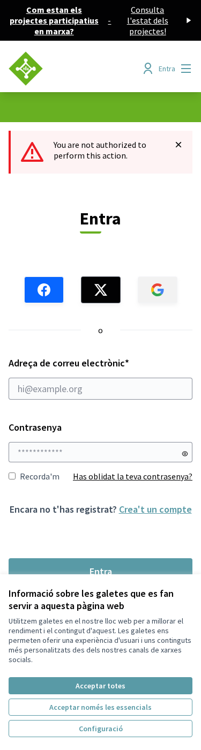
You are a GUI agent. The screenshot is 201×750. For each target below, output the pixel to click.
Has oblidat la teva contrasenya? (132, 476)
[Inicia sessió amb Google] (157, 289)
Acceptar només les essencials (100, 707)
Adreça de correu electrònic (89, 363)
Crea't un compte (155, 509)
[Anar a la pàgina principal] (76, 68)
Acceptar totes (100, 686)
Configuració (101, 728)
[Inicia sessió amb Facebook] (44, 289)
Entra (101, 571)
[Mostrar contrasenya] (185, 454)
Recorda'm (39, 476)
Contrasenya (35, 427)
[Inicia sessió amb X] (101, 289)
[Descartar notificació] (178, 144)
